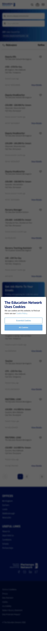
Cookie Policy (21, 313)
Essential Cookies (23, 320)
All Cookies (23, 327)
